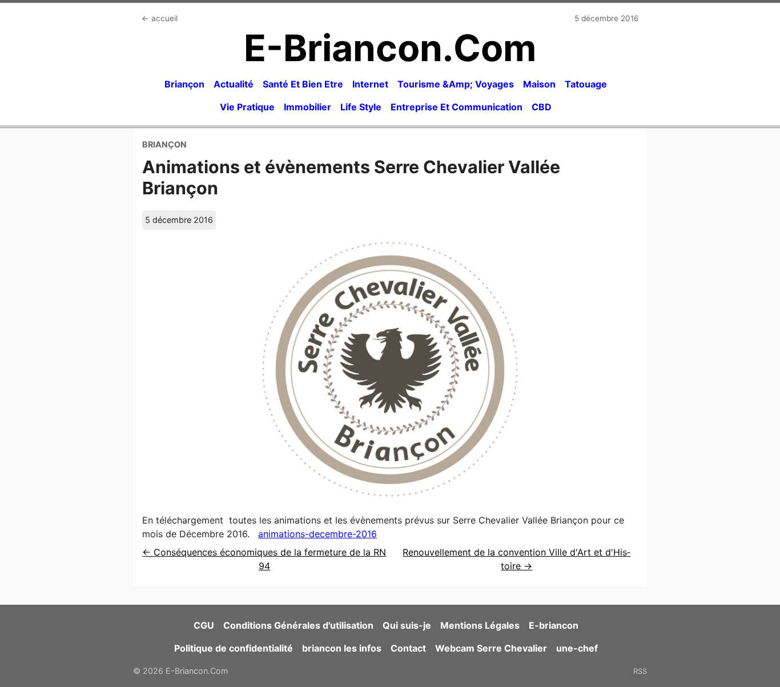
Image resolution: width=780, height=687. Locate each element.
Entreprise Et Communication (456, 107)
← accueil (160, 18)
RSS (640, 671)
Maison (539, 84)
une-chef (577, 648)
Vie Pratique (247, 107)
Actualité (234, 84)
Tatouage (586, 84)
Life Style (360, 107)
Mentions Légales (480, 625)
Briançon (184, 84)
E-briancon (553, 625)
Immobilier (307, 107)
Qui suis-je (407, 625)
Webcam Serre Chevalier (491, 648)
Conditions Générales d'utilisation (298, 625)
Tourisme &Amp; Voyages (455, 84)
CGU (204, 625)
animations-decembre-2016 (317, 534)
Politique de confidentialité (233, 648)
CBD (542, 107)
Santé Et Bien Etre (303, 84)
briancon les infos (341, 648)
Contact (408, 648)
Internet (370, 84)
